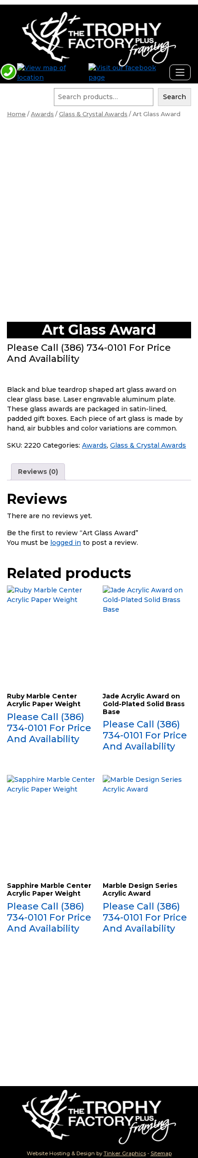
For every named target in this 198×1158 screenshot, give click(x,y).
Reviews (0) (38, 471)
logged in (65, 542)
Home (16, 114)
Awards (42, 114)
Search (174, 97)
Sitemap (161, 1153)
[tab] (38, 471)
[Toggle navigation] (180, 72)
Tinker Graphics (125, 1153)
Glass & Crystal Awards (93, 114)
